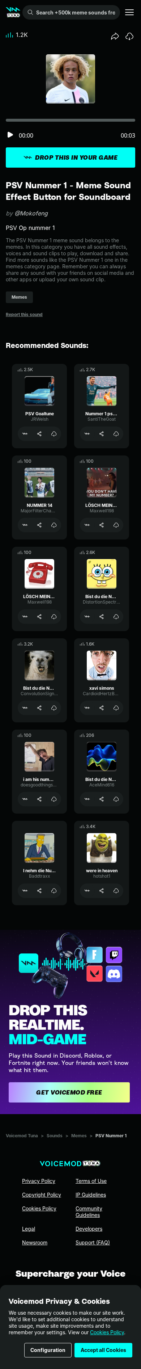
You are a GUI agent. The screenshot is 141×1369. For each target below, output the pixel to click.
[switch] (10, 135)
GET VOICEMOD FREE (69, 1092)
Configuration (47, 1350)
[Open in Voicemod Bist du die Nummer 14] (87, 616)
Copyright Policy (41, 1195)
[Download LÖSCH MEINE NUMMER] (116, 525)
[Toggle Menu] (129, 12)
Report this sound (24, 314)
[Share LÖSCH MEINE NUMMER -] (39, 616)
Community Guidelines (89, 1211)
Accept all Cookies (103, 1350)
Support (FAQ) (93, 1242)
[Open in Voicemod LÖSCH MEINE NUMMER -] (25, 616)
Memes (79, 1135)
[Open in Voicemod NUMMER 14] (25, 525)
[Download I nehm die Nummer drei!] (54, 890)
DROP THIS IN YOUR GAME (76, 157)
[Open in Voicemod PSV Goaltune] (25, 434)
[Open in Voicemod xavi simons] (87, 708)
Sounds (55, 1135)
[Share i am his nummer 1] (39, 799)
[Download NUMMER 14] (54, 525)
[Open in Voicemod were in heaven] (87, 890)
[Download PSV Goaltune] (54, 434)
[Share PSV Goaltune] (39, 434)
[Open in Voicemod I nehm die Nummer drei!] (25, 890)
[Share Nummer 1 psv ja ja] (101, 434)
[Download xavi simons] (116, 708)
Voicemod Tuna (22, 1135)
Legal (28, 1229)
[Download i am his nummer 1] (54, 799)
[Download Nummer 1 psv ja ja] (116, 434)
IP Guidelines (91, 1195)
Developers (89, 1229)
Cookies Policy (107, 1332)
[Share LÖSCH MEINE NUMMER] (101, 525)
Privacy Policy (38, 1181)
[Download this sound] (129, 36)
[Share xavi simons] (101, 708)
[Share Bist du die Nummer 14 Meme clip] (101, 799)
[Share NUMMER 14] (39, 525)
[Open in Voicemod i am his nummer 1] (25, 799)
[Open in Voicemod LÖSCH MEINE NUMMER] (87, 525)
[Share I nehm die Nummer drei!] (39, 890)
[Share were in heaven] (101, 890)
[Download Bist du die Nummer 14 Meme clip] (116, 799)
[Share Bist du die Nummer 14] (101, 616)
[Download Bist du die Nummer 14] (116, 616)
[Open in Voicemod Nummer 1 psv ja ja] (87, 434)
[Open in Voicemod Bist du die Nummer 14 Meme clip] (87, 799)
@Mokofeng (31, 213)
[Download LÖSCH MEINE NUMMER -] (54, 616)
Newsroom (34, 1242)
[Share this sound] (115, 36)
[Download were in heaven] (116, 890)
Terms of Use (91, 1181)
